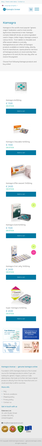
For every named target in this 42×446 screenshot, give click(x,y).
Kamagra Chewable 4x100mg (18, 142)
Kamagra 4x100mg (13, 100)
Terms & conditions (10, 394)
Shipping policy (8, 397)
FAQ (4, 391)
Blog (2, 1)
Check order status (11, 1)
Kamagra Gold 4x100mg (15, 225)
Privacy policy (8, 400)
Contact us (21, 1)
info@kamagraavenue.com (13, 423)
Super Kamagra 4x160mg (16, 308)
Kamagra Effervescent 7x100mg (19, 183)
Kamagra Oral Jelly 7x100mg (18, 266)
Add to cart (21, 111)
